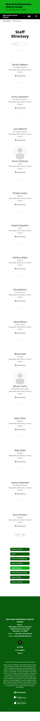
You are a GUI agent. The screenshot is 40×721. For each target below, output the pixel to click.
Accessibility (20, 650)
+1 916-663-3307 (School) (23, 633)
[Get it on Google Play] (20, 697)
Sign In (20, 653)
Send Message (20, 76)
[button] (13, 16)
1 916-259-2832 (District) (22, 636)
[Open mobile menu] (36, 16)
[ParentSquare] (20, 692)
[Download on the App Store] (20, 703)
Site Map (20, 647)
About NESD (6, 21)
